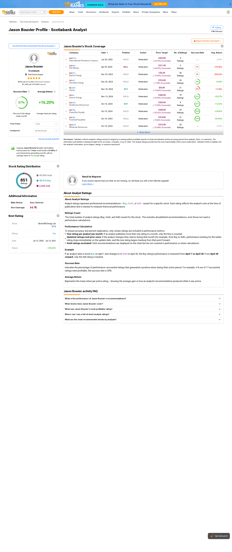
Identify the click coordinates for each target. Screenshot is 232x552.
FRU (73, 117)
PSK (73, 110)
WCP (74, 125)
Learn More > (88, 184)
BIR (53, 226)
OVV (73, 88)
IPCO (74, 58)
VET (73, 80)
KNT (74, 65)
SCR (73, 102)
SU (73, 95)
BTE (73, 73)
